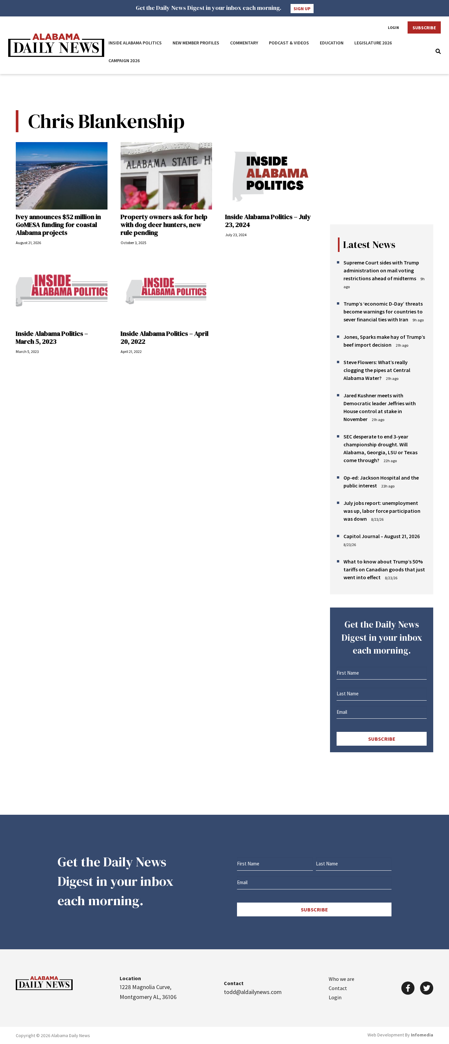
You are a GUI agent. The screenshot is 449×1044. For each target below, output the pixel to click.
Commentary (244, 43)
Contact (338, 988)
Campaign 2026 (124, 60)
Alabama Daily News (56, 45)
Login (393, 27)
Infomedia (422, 1035)
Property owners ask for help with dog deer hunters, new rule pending (164, 224)
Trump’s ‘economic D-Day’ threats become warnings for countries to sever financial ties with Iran (383, 311)
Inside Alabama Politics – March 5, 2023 (52, 337)
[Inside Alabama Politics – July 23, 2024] (271, 176)
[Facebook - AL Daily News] (407, 988)
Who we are (341, 979)
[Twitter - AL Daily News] (426, 988)
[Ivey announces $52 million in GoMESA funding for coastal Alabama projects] (61, 176)
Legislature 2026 (373, 43)
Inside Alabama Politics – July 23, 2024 (268, 220)
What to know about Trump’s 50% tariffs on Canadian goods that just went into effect (384, 569)
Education (331, 43)
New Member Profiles (196, 43)
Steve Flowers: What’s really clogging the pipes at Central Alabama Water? (376, 370)
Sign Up (302, 9)
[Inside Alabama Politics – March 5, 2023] (61, 292)
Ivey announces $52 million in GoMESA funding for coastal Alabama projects (58, 224)
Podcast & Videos (289, 43)
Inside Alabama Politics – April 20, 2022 (164, 337)
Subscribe (424, 28)
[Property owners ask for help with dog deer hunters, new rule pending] (166, 176)
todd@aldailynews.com (253, 992)
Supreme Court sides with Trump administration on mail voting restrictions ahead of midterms (381, 270)
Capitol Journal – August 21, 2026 (381, 536)
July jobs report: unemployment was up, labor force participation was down (381, 511)
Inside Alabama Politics (135, 43)
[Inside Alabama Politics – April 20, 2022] (166, 292)
